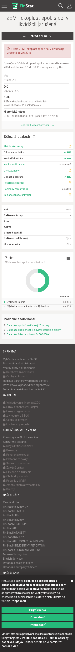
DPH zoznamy (11, 170)
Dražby (10, 489)
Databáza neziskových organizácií (23, 389)
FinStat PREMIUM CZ (15, 506)
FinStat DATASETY (14, 532)
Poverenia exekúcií (14, 182)
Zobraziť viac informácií (35, 125)
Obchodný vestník (17, 476)
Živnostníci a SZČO (17, 415)
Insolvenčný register (18, 424)
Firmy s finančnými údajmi (19, 363)
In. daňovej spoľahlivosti (17, 194)
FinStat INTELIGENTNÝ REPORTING (24, 545)
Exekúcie (11, 450)
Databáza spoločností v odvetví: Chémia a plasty (34, 329)
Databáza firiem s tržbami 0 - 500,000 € (28, 334)
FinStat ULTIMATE (14, 511)
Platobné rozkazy (13, 146)
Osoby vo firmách (17, 376)
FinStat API (10, 528)
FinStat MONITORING (15, 524)
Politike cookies (32, 637)
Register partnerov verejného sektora (25, 380)
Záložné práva (15, 467)
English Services (13, 558)
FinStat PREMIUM (13, 519)
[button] (60, 6)
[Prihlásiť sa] (70, 6)
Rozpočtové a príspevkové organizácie (26, 385)
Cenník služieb (11, 502)
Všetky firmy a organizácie (19, 367)
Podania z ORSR (16, 480)
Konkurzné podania (15, 441)
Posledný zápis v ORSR (16, 188)
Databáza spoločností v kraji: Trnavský (28, 325)
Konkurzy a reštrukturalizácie (20, 437)
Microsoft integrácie (15, 554)
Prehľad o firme (38, 36)
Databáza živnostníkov (20, 372)
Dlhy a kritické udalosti (19, 446)
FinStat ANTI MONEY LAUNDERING (23, 541)
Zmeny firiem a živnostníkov (23, 484)
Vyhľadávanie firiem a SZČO (20, 359)
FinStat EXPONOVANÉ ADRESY (22, 550)
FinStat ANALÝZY (13, 537)
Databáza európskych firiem (20, 567)
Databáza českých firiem (18, 562)
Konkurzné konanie (14, 164)
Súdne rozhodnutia (18, 463)
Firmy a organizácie (18, 411)
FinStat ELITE (11, 515)
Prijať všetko (37, 610)
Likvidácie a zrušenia (18, 472)
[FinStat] (22, 8)
